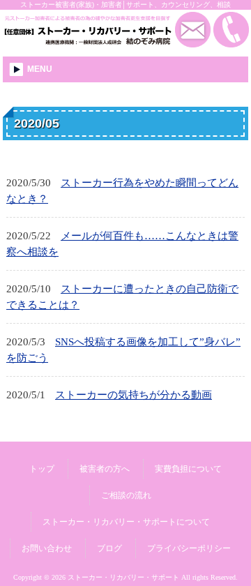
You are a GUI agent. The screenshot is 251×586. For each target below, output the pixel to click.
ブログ (109, 548)
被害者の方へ (104, 469)
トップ (41, 469)
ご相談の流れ (126, 495)
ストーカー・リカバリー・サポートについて (126, 522)
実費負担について (188, 469)
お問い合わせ (47, 548)
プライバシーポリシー (189, 548)
